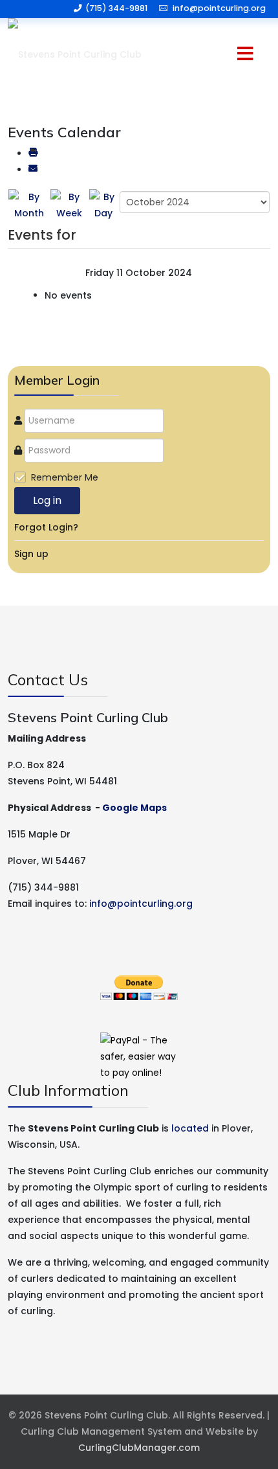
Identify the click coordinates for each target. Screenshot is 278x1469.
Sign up (31, 553)
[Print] (32, 153)
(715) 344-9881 (116, 8)
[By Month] (28, 204)
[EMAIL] (32, 169)
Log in (47, 500)
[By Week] (68, 204)
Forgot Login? (46, 527)
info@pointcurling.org (219, 8)
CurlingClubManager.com (139, 1447)
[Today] (103, 204)
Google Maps (134, 807)
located (190, 1128)
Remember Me (64, 477)
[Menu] (220, 54)
